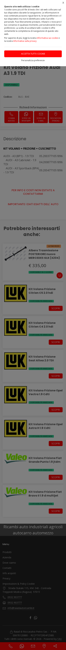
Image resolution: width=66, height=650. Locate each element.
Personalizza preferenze (33, 60)
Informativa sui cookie (47, 38)
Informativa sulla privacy (25, 41)
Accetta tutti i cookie (33, 53)
